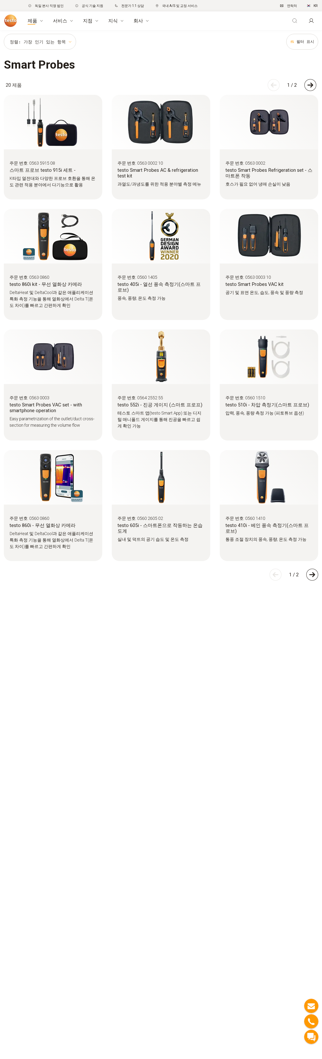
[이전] (274, 85)
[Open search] (294, 20)
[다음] (310, 85)
